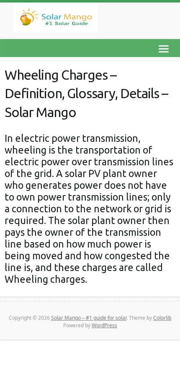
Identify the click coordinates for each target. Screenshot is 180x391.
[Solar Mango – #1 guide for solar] (55, 19)
